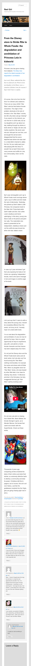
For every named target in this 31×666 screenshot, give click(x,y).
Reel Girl (8, 9)
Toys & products (18, 497)
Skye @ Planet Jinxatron (11, 546)
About (10, 25)
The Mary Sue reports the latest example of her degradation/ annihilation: (14, 73)
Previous (6, 30)
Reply (8, 533)
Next (25, 30)
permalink (20, 498)
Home (5, 25)
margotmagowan (8, 498)
